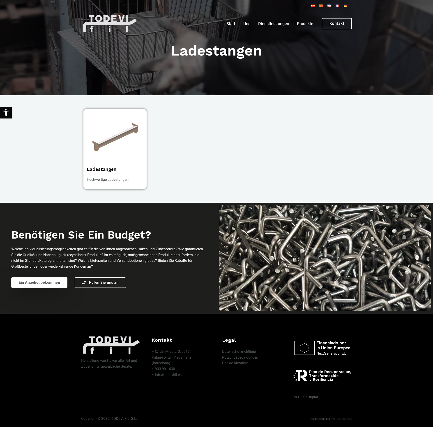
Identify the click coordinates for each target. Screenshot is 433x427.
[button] (6, 112)
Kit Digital (310, 397)
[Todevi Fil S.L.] (109, 23)
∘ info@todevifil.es (167, 375)
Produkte (305, 23)
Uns (246, 23)
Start (230, 23)
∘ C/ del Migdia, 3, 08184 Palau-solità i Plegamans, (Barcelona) (172, 357)
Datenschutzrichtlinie (239, 351)
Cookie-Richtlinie (235, 363)
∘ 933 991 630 (163, 369)
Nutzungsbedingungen (240, 357)
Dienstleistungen (273, 23)
